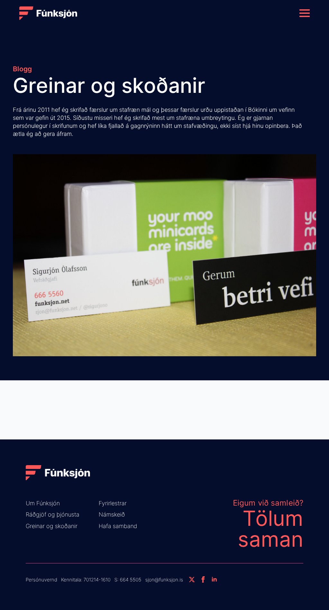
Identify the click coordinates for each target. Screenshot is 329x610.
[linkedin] (214, 579)
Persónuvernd (41, 580)
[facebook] (203, 579)
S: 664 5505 (127, 580)
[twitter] (192, 579)
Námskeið (112, 514)
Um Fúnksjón (43, 503)
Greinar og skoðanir (51, 526)
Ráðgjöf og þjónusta (52, 514)
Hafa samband (118, 526)
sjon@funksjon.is (164, 580)
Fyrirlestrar (113, 503)
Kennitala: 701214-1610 (86, 580)
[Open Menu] (304, 13)
